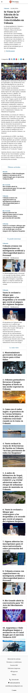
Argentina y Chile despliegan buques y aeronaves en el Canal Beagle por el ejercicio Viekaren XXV (13, 176)
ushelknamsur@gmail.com (14, 686)
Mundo (5, 172)
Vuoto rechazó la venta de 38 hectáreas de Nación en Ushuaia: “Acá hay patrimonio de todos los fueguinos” (14, 448)
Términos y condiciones (14, 662)
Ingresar (15, 671)
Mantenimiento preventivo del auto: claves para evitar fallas (12, 356)
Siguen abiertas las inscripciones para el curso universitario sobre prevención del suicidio (13, 215)
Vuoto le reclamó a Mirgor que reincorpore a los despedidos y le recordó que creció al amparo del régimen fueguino (14, 228)
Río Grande (6, 185)
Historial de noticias (14, 659)
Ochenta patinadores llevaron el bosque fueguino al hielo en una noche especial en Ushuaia (14, 384)
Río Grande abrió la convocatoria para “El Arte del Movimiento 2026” (14, 188)
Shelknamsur (10, 51)
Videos (14, 674)
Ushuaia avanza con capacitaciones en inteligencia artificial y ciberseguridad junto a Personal (11, 201)
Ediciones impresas (14, 668)
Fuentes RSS (14, 665)
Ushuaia (6, 8)
